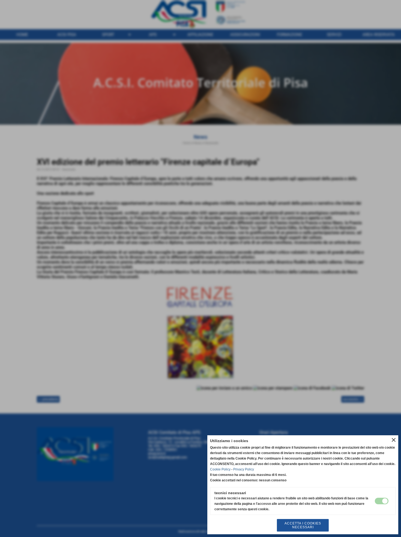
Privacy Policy (243, 469)
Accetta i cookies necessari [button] (303, 525)
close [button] (393, 440)
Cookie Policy (220, 469)
